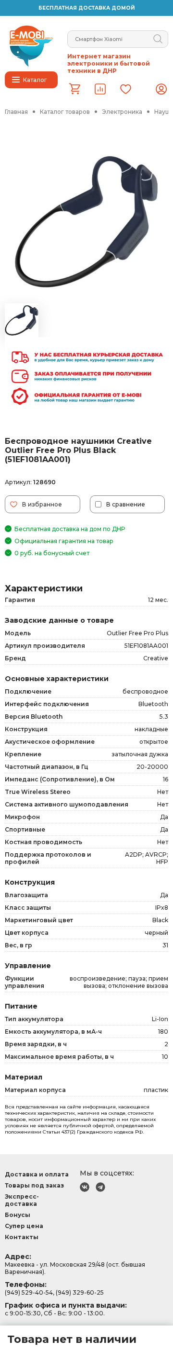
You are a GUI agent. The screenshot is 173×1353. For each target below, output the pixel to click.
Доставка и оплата (37, 1174)
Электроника (122, 111)
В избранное (42, 504)
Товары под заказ (34, 1185)
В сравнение (125, 504)
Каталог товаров (65, 111)
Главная (16, 111)
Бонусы (17, 1214)
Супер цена (24, 1226)
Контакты (21, 1237)
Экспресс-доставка (22, 1200)
